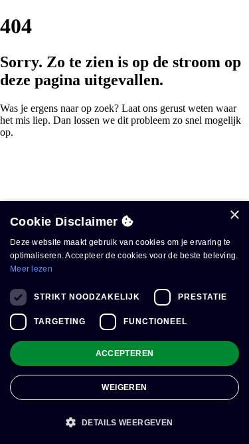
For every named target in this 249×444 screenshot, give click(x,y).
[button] (124, 421)
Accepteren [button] (125, 353)
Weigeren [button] (124, 387)
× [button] (234, 215)
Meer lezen (31, 269)
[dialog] (124, 322)
